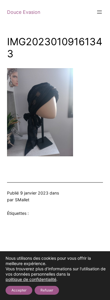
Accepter (18, 290)
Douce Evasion (23, 12)
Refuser (46, 290)
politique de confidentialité (31, 279)
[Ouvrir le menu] (99, 12)
